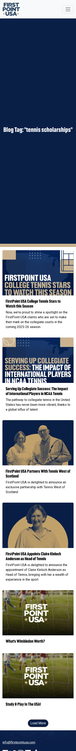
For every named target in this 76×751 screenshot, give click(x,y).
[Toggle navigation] (68, 9)
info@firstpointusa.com (18, 742)
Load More (38, 723)
